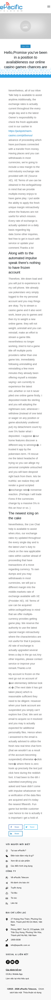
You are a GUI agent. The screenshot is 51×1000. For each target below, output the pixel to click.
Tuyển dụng (16, 888)
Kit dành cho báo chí (20, 882)
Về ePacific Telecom (20, 877)
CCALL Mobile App (14, 974)
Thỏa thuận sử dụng (32, 992)
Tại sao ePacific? (18, 850)
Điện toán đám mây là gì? (22, 855)
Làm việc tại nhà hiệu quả (17, 978)
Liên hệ (14, 903)
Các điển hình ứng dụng (21, 866)
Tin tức (14, 898)
